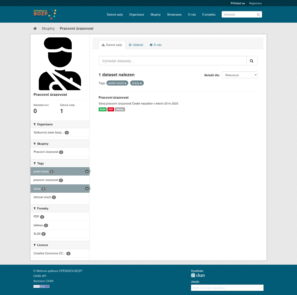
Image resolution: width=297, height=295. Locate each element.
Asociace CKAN (43, 281)
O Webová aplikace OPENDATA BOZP (57, 271)
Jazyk (195, 281)
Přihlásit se (238, 3)
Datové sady (115, 14)
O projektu (209, 14)
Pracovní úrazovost (76, 28)
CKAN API (39, 276)
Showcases (174, 14)
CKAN (198, 275)
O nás (192, 14)
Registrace (255, 3)
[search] (251, 60)
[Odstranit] (125, 83)
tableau (120, 109)
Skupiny (156, 14)
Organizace (136, 14)
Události (137, 45)
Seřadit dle (211, 75)
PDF (111, 109)
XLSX (102, 109)
